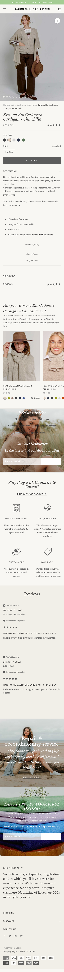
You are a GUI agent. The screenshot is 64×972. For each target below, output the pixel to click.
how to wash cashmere (42, 234)
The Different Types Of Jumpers (32, 432)
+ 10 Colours (35, 398)
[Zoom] (57, 21)
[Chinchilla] (5, 398)
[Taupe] (12, 398)
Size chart (56, 146)
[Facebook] (4, 936)
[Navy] (20, 398)
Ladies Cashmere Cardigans (23, 105)
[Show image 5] (16, 97)
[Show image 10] (32, 97)
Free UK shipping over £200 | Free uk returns (32, 2)
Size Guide (9, 276)
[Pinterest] (21, 936)
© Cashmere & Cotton (12, 947)
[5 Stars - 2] (54, 125)
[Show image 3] (10, 97)
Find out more (32, 777)
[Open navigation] (4, 9)
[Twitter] (10, 936)
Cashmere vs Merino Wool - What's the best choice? (32, 425)
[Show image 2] (7, 97)
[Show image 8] (25, 97)
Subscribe (50, 461)
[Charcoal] (16, 398)
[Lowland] (9, 398)
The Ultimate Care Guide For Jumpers (32, 419)
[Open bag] (59, 9)
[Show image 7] (22, 97)
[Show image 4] (13, 97)
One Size (9, 152)
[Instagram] (16, 936)
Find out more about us (32, 494)
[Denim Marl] (24, 398)
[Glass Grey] (59, 398)
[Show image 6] (19, 97)
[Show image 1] (4, 97)
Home (6, 105)
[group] (32, 626)
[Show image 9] (29, 97)
